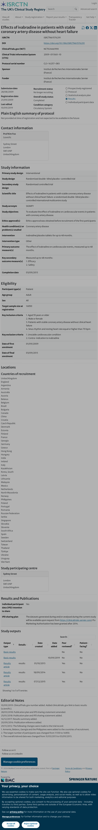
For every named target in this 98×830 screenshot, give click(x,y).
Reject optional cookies (30, 824)
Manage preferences (11, 816)
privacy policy (16, 812)
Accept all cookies (11, 824)
